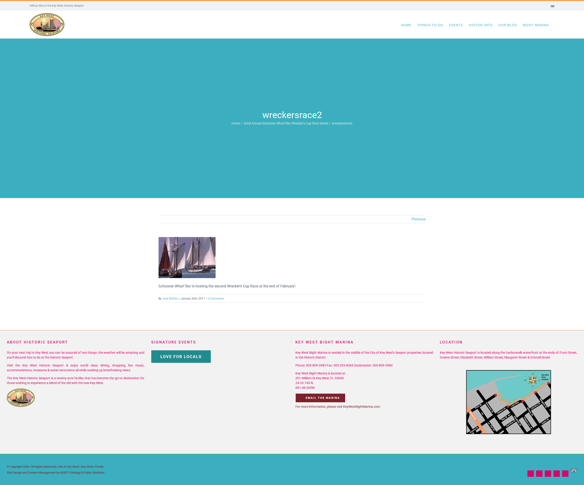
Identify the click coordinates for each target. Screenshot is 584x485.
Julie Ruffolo (170, 298)
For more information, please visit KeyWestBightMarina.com (337, 406)
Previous (418, 219)
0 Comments (216, 298)
